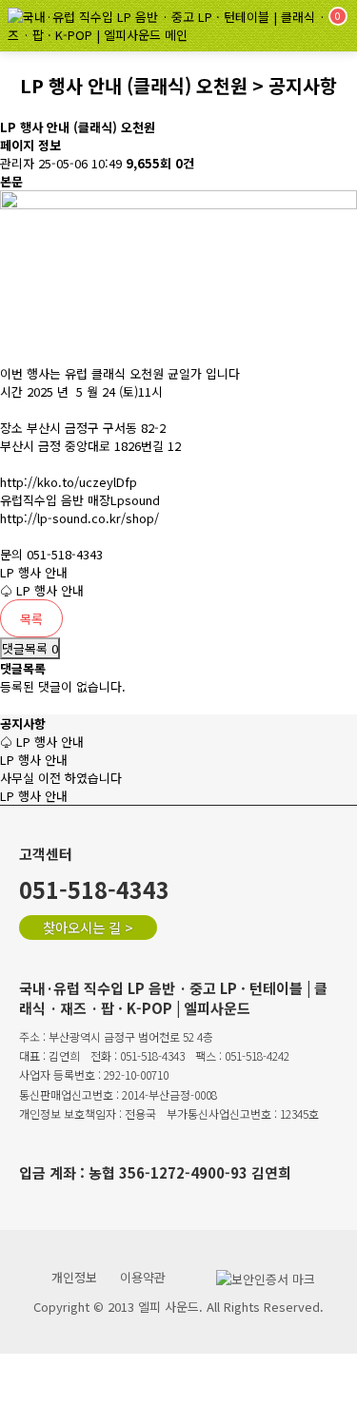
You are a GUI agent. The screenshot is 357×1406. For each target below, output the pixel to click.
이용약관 (143, 1277)
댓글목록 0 (30, 648)
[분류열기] (240, 26)
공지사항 (23, 723)
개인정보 (74, 1277)
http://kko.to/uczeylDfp (68, 482)
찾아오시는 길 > (88, 927)
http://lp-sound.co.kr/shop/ (79, 518)
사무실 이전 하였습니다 (61, 778)
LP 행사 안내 (34, 572)
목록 (31, 619)
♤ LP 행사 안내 (42, 590)
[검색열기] (282, 26)
